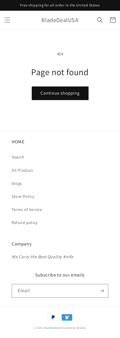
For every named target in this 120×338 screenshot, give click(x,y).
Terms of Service (27, 209)
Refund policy (25, 222)
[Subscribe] (101, 291)
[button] (7, 20)
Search (18, 157)
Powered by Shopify (73, 327)
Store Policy (23, 196)
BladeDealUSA (52, 327)
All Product (22, 170)
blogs (17, 183)
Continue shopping (60, 93)
